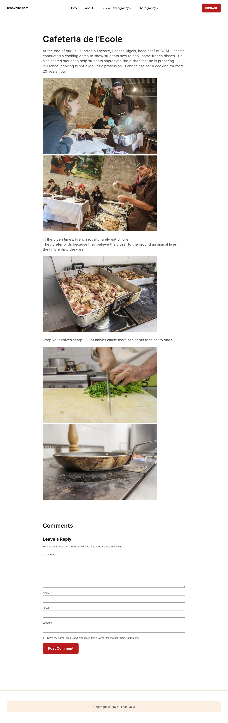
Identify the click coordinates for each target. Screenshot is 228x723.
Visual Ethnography (116, 8)
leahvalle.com (17, 8)
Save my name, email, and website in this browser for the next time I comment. (93, 637)
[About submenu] (95, 8)
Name (47, 592)
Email (47, 607)
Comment (49, 554)
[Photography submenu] (157, 8)
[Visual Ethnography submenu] (130, 8)
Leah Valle (128, 707)
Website (47, 622)
